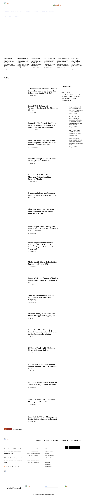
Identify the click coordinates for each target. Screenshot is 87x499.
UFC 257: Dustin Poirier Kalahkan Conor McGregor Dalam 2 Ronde (42, 383)
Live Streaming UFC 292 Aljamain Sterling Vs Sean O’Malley (42, 160)
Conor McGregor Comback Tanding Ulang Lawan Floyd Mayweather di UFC (43, 280)
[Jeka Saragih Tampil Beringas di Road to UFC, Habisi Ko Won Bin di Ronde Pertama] (15, 230)
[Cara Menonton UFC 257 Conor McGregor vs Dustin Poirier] (15, 402)
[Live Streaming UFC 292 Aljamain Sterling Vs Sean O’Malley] (15, 161)
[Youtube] (78, 447)
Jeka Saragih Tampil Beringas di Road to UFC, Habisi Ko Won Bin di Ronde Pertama (43, 228)
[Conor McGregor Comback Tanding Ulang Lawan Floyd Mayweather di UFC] (15, 281)
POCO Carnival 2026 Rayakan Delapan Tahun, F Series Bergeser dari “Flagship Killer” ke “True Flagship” (49, 62)
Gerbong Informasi (49, 460)
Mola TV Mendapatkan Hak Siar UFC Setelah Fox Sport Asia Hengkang (41, 297)
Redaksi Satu (47, 462)
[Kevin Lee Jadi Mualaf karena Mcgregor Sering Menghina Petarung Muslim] (15, 178)
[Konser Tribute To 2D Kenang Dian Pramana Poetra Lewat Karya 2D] (64, 132)
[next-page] (11, 429)
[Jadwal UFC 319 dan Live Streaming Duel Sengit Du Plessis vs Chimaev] (15, 109)
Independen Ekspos (49, 451)
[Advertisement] (43, 32)
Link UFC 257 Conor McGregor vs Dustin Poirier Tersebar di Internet (42, 418)
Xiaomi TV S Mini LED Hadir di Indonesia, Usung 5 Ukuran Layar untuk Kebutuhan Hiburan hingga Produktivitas (63, 62)
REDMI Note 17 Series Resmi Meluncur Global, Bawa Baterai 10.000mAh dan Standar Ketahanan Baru (9, 63)
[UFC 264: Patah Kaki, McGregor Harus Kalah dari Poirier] (15, 350)
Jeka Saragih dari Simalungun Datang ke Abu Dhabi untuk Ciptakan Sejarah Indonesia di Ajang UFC (40, 246)
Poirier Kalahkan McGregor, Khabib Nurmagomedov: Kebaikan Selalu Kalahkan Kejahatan (42, 332)
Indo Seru (47, 453)
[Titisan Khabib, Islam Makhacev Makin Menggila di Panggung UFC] (15, 316)
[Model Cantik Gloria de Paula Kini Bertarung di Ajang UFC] (15, 264)
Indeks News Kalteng (49, 455)
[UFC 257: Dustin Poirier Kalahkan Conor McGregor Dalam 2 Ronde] (15, 385)
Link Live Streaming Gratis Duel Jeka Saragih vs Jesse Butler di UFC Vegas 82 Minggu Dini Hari (43, 142)
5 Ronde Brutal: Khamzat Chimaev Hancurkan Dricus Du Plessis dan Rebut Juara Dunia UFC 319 (42, 91)
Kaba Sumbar (48, 464)
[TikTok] (70, 447)
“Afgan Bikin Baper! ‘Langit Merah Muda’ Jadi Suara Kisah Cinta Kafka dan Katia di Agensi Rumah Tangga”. (76, 141)
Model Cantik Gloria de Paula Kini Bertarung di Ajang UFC (42, 263)
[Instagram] (66, 447)
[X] (74, 447)
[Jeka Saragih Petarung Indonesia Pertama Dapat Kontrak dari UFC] (15, 195)
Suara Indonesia (48, 466)
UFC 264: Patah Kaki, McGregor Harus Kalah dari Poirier (41, 349)
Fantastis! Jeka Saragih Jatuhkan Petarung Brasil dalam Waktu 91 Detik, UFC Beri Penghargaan (42, 125)
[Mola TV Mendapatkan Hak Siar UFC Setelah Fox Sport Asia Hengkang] (15, 298)
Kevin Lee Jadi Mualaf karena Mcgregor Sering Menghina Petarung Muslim (40, 177)
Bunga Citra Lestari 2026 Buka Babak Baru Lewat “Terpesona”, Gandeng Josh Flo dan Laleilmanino (76, 109)
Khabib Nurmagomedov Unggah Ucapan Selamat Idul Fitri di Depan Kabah (43, 366)
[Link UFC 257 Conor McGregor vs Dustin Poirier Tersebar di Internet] (15, 419)
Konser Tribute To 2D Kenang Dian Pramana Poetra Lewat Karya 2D (75, 131)
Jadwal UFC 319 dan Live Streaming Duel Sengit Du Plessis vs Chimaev (43, 108)
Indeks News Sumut (49, 457)
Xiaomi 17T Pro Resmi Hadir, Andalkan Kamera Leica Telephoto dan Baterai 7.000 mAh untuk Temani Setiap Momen (76, 63)
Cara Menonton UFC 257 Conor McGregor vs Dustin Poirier (41, 401)
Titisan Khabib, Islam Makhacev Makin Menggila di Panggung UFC (42, 315)
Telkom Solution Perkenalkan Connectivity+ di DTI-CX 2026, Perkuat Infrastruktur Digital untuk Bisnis (36, 62)
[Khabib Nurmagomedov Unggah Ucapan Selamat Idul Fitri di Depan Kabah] (15, 367)
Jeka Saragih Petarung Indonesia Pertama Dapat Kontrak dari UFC (42, 194)
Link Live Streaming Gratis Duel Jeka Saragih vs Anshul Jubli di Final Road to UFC (41, 211)
